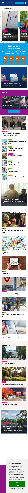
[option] (10, 26)
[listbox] (14, 26)
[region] (14, 26)
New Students (18, 3)
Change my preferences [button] (17, 488)
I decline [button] (17, 485)
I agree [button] (16, 482)
